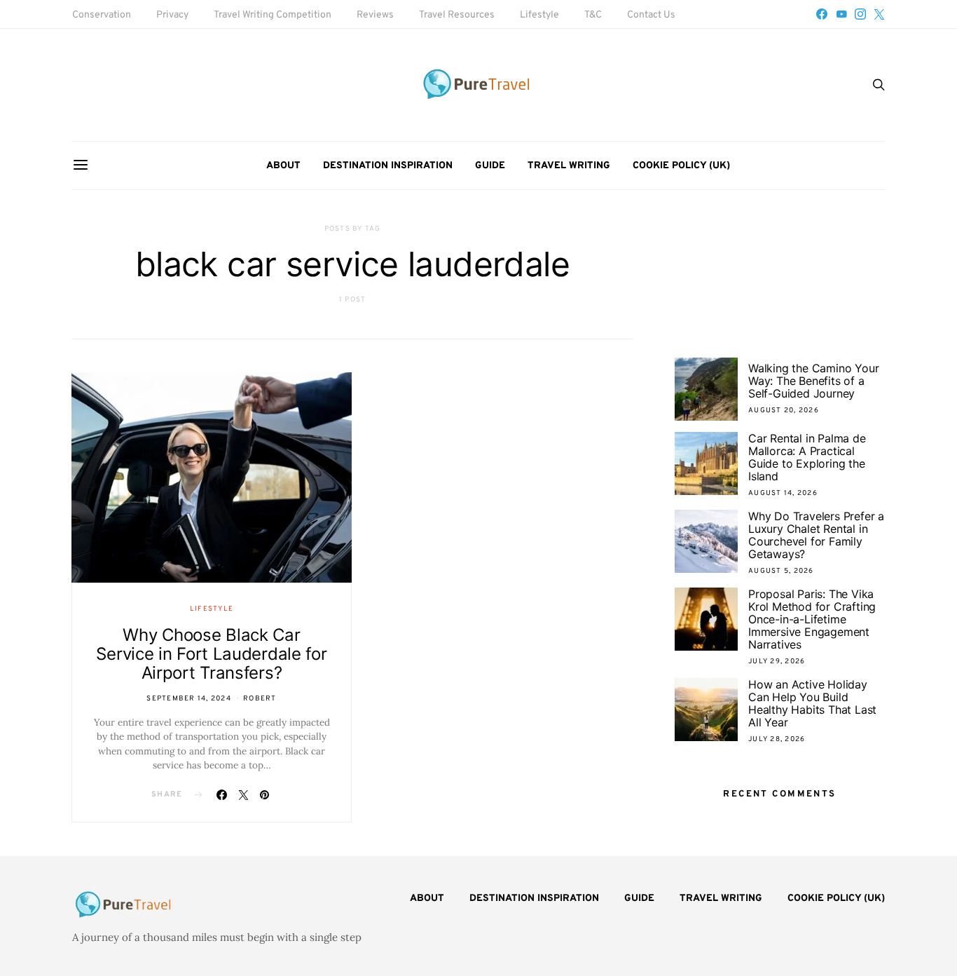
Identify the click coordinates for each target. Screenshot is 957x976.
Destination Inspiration (388, 166)
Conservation (101, 15)
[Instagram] (860, 14)
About (283, 166)
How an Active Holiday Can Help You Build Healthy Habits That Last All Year (812, 703)
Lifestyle (539, 15)
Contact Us (651, 15)
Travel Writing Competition (272, 15)
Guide (490, 166)
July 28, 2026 (776, 739)
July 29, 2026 (776, 661)
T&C (593, 15)
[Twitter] (879, 14)
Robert (260, 698)
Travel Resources (457, 15)
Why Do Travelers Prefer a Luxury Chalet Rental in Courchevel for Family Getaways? (816, 535)
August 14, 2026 (783, 493)
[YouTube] (841, 14)
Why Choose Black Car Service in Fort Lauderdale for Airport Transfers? (211, 654)
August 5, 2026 (781, 571)
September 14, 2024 (188, 698)
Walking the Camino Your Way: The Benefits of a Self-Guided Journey (813, 380)
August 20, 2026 (783, 410)
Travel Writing (569, 166)
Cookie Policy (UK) (681, 166)
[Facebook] (821, 14)
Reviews (375, 15)
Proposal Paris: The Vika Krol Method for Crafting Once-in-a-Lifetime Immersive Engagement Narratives (812, 619)
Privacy (172, 15)
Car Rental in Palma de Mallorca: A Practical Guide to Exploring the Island (807, 457)
